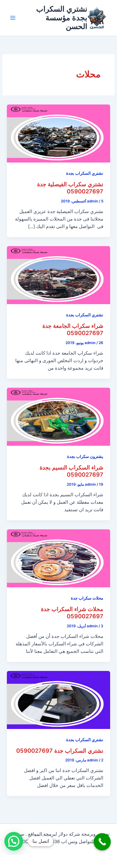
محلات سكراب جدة (87, 598)
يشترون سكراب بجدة (85, 456)
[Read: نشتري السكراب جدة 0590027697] (58, 699)
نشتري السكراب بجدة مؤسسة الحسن (61, 17)
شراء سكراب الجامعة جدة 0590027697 (72, 329)
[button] (13, 841)
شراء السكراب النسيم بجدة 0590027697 (71, 471)
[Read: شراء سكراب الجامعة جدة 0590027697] (58, 275)
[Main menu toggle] (12, 17)
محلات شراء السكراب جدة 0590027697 (72, 612)
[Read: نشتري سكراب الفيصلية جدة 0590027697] (58, 133)
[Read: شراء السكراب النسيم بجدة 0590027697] (58, 416)
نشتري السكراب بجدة (84, 173)
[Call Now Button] (102, 841)
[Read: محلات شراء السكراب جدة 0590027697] (58, 558)
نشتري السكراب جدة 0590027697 (59, 750)
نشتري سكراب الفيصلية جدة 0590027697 (70, 188)
